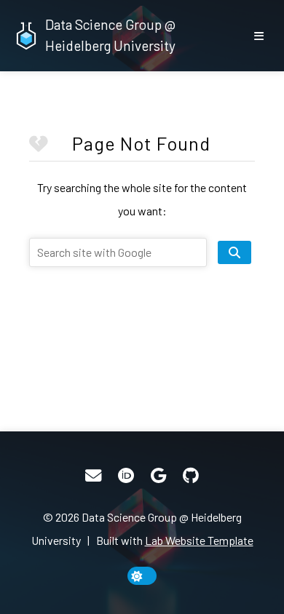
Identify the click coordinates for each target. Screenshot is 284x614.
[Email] (93, 475)
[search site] (234, 252)
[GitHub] (190, 475)
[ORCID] (126, 475)
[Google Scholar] (158, 475)
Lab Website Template (199, 540)
